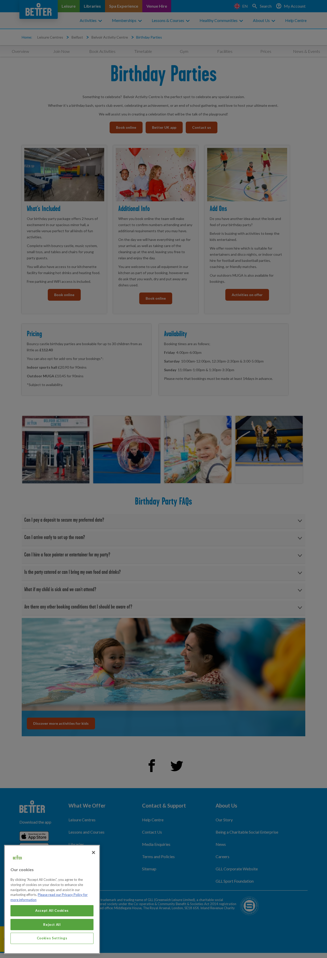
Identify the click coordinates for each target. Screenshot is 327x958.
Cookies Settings (52, 938)
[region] (52, 899)
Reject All (52, 924)
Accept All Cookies (52, 910)
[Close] (93, 852)
